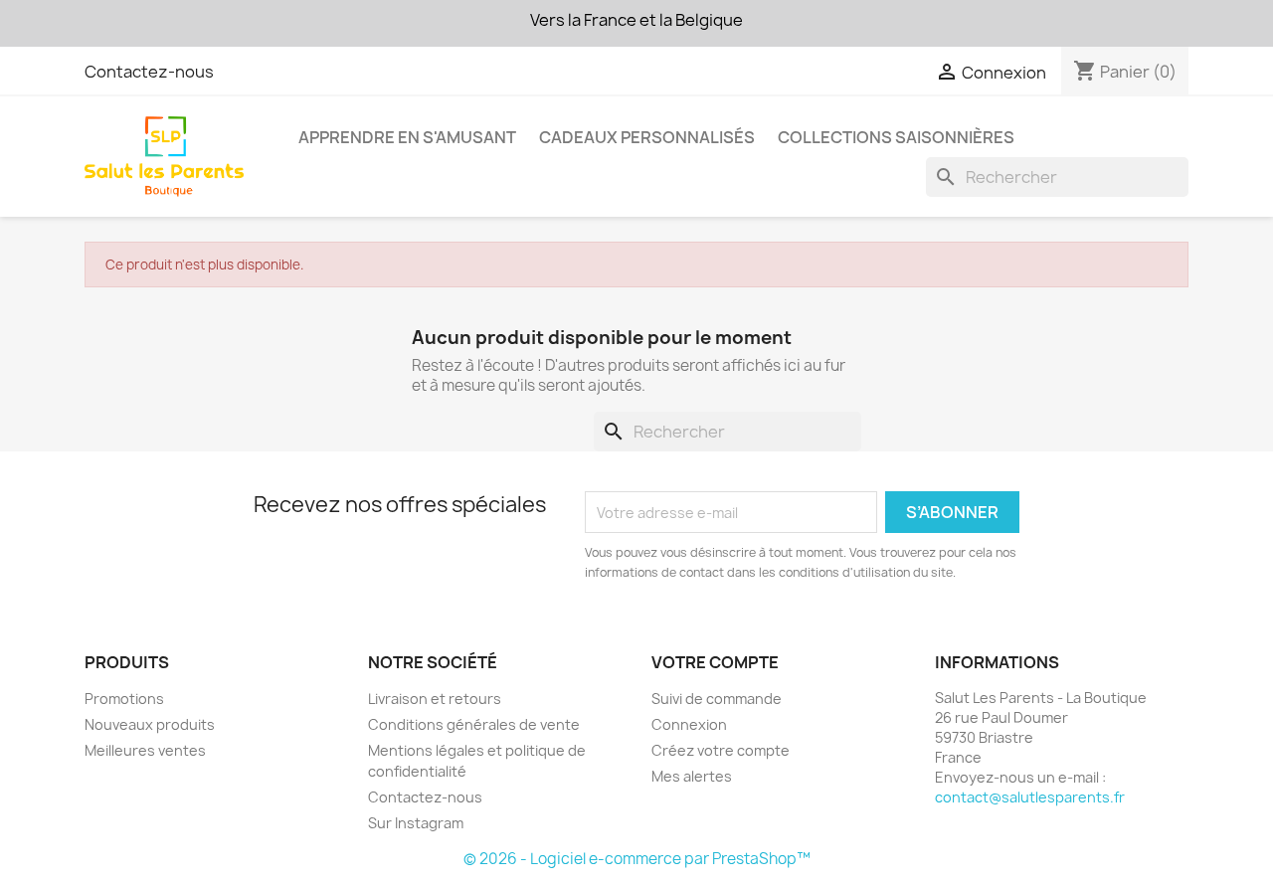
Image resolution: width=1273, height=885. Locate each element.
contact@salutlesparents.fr (1030, 797)
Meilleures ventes (145, 750)
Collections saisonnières (896, 137)
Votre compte (715, 662)
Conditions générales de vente (474, 724)
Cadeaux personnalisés (647, 137)
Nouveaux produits (150, 724)
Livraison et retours (434, 698)
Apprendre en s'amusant (407, 137)
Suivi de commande (716, 698)
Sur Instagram (415, 822)
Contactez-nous (149, 72)
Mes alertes (691, 776)
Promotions (124, 698)
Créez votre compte (720, 750)
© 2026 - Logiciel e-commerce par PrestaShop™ (637, 858)
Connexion (689, 724)
